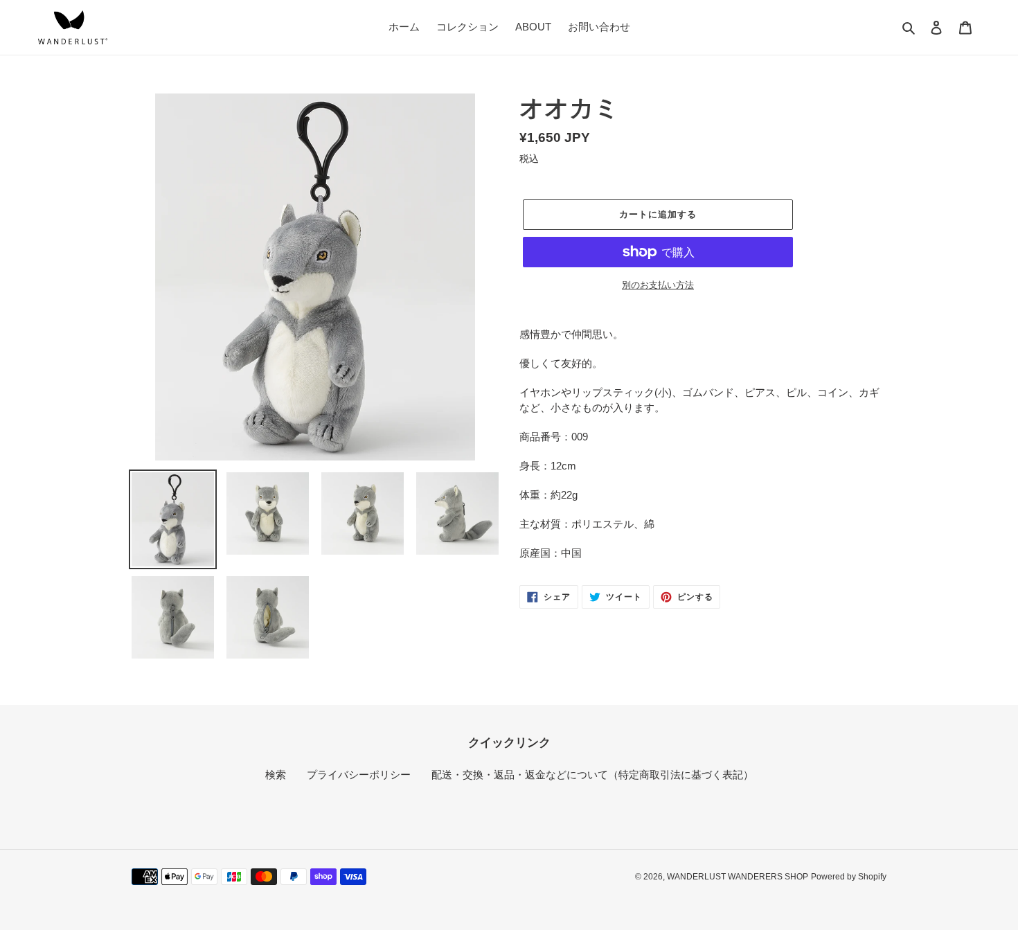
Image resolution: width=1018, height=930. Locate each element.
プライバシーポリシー (359, 774)
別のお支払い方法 (658, 285)
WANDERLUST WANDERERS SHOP (737, 877)
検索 (275, 774)
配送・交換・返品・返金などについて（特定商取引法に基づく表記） (592, 774)
